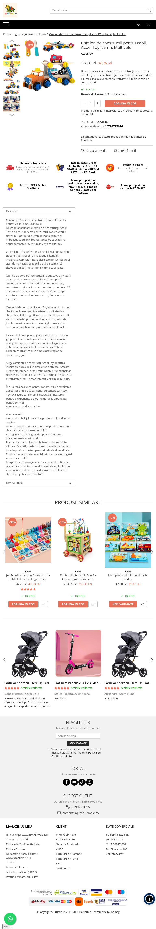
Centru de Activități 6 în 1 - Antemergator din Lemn (78, 577)
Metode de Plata (66, 835)
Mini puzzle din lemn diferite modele (128, 577)
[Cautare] (149, 10)
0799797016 (80, 807)
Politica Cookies (15, 849)
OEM (28, 571)
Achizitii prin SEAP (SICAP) (21, 872)
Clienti (61, 826)
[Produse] (6, 25)
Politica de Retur (66, 839)
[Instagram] (89, 782)
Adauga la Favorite (95, 151)
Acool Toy (87, 53)
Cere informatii (126, 151)
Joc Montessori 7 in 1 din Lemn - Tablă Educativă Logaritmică (28, 577)
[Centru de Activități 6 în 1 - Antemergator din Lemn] (78, 540)
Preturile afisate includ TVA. (22, 877)
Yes (6, 926)
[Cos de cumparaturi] (148, 24)
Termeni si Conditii (17, 839)
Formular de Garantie (69, 854)
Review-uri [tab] (14, 483)
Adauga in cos (125, 103)
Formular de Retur (67, 859)
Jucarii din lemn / (36, 34)
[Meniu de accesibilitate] (149, 899)
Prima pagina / (13, 34)
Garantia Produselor (68, 844)
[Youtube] (74, 782)
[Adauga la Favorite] (43, 604)
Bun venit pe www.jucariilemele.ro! (27, 835)
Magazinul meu (19, 826)
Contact (11, 862)
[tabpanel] (48, 65)
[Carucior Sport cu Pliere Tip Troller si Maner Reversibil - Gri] (28, 653)
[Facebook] (66, 782)
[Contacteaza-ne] (138, 24)
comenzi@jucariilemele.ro (80, 813)
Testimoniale (64, 868)
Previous (11, 41)
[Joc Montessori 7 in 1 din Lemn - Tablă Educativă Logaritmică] (28, 540)
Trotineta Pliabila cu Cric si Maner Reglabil (83, 683)
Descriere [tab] (11, 211)
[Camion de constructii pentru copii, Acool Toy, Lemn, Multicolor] (48, 65)
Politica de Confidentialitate (22, 844)
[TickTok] (82, 782)
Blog (58, 863)
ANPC (59, 849)
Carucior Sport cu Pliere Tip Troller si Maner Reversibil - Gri (45, 683)
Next (11, 115)
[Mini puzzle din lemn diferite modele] (128, 539)
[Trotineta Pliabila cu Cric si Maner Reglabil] (78, 653)
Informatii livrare (16, 867)
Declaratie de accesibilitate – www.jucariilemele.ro (23, 856)
